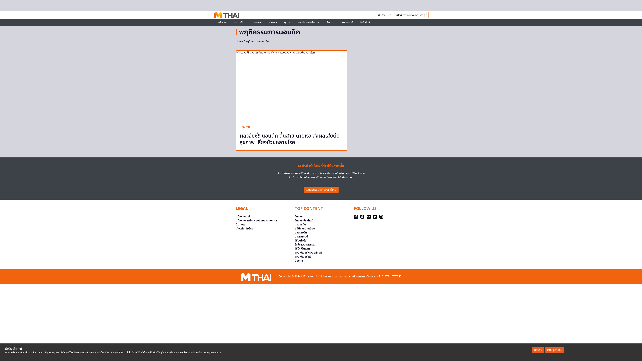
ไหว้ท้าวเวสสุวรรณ (305, 245)
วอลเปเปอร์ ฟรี (303, 257)
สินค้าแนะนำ (384, 15)
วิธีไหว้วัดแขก (302, 249)
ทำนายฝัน (239, 22)
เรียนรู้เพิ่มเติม (554, 350)
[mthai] (226, 15)
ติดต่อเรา (241, 225)
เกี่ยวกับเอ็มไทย (244, 229)
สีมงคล (299, 261)
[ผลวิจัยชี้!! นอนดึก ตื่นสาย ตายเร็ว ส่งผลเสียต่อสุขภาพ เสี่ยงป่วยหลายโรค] (291, 86)
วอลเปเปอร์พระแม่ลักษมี (308, 253)
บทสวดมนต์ (346, 22)
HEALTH (245, 127)
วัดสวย (329, 22)
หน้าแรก (222, 22)
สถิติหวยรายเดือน (305, 229)
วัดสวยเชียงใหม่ (303, 221)
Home (239, 41)
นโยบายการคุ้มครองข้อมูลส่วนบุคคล (256, 221)
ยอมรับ (538, 350)
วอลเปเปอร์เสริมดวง (308, 22)
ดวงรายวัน (301, 233)
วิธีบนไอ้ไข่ (300, 241)
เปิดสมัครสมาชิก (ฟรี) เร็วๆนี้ (321, 190)
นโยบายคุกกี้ (243, 217)
